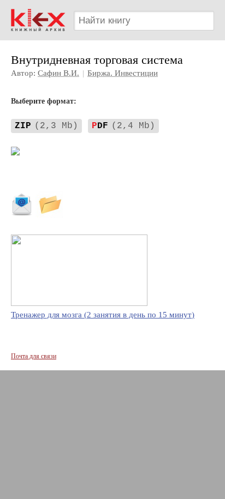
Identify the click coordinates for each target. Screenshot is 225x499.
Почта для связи (33, 356)
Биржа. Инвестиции (122, 73)
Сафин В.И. (58, 73)
